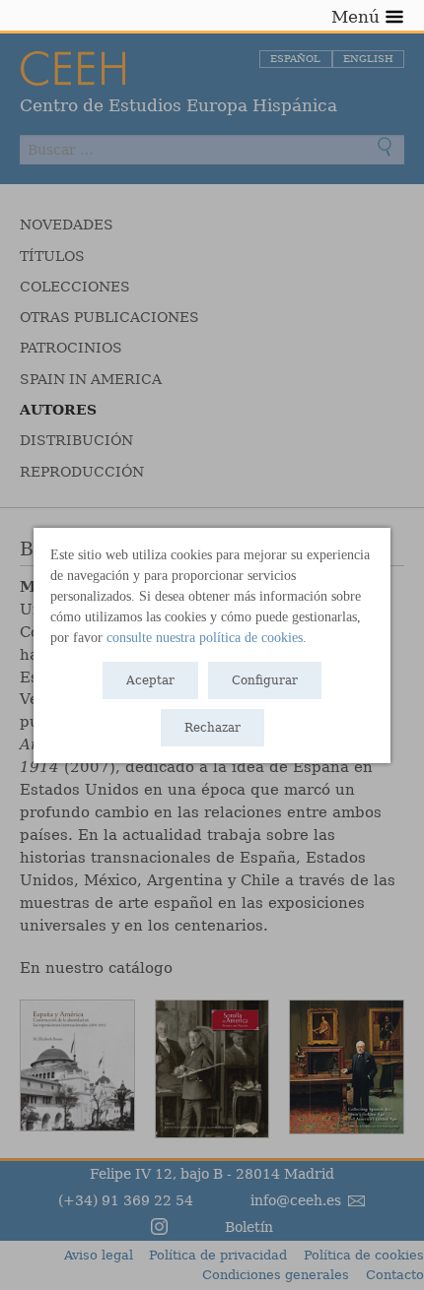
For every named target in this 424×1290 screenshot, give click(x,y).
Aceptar (150, 680)
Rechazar (212, 728)
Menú (355, 17)
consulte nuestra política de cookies (204, 637)
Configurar (265, 680)
